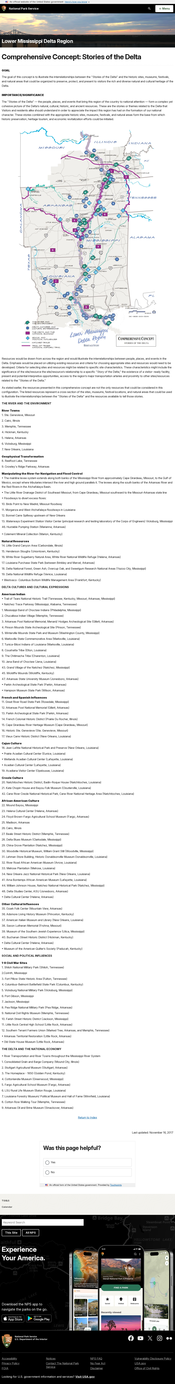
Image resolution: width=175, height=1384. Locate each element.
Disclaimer (96, 1368)
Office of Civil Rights (146, 1368)
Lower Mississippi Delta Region (37, 41)
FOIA (5, 1368)
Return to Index (87, 1117)
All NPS (31, 1232)
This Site (11, 1232)
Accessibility (9, 1358)
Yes (53, 1162)
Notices (51, 1358)
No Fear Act (97, 1363)
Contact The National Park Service (62, 1365)
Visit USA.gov (85, 1376)
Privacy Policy (10, 1363)
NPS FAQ (96, 1358)
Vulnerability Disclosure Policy (152, 1358)
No (53, 1172)
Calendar (7, 1206)
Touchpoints (116, 1185)
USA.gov (140, 1363)
